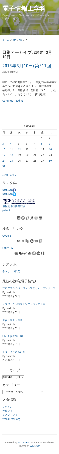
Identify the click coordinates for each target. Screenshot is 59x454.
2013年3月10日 (10, 71)
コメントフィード (12, 414)
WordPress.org (11, 419)
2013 (13, 40)
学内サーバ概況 (11, 271)
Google (6, 235)
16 (50, 149)
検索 (52, 29)
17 (3, 155)
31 (3, 166)
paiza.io (6, 210)
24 (3, 160)
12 (19, 149)
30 (50, 160)
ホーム (5, 40)
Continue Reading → (14, 100)
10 (3, 149)
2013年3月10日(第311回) (27, 66)
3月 (20, 40)
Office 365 (8, 248)
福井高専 (7, 190)
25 (11, 160)
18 (11, 155)
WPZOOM (35, 445)
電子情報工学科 (24, 8)
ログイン (7, 406)
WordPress (23, 442)
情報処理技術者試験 (13, 206)
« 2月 (5, 175)
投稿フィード (9, 411)
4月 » (13, 175)
